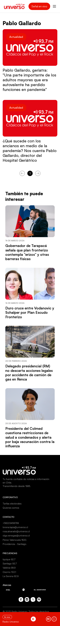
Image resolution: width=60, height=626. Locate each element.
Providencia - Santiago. (15, 544)
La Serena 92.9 (10, 576)
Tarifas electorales (12, 503)
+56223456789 (11, 523)
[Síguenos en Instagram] (27, 599)
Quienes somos (11, 507)
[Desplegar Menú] (54, 6)
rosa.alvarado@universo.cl (16, 531)
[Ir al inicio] (14, 6)
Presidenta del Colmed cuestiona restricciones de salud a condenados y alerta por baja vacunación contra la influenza (29, 437)
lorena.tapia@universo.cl (15, 527)
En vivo (7, 617)
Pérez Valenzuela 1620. (15, 539)
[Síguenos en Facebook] (21, 599)
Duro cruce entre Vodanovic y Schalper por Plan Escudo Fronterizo (29, 312)
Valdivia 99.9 (9, 567)
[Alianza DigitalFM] (23, 590)
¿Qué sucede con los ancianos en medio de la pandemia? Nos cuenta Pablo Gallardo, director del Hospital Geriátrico (29, 150)
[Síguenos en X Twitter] (33, 599)
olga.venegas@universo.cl (16, 535)
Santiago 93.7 (10, 563)
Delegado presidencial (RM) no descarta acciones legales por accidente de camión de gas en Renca (29, 372)
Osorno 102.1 (9, 572)
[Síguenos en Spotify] (39, 599)
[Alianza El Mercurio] (40, 589)
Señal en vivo (39, 6)
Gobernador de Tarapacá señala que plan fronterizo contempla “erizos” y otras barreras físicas (27, 252)
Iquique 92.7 (9, 559)
